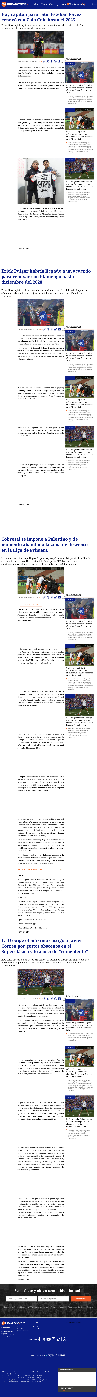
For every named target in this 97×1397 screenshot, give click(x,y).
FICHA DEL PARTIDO (31, 604)
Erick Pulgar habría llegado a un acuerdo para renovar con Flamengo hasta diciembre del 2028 (79, 89)
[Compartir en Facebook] (52, 61)
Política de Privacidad (23, 1330)
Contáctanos (5, 1333)
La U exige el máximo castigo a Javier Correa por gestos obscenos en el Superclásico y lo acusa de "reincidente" (79, 185)
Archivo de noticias (38, 1328)
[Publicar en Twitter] (48, 61)
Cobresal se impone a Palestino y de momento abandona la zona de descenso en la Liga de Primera (79, 135)
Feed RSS (20, 1328)
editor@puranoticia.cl (7, 1331)
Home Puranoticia (38, 1326)
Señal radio (77, 4)
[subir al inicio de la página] (61, 869)
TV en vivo (62, 4)
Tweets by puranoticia (73, 1322)
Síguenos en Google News (8, 1335)
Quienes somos (22, 1326)
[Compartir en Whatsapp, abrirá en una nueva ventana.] (56, 61)
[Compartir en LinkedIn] (59, 61)
